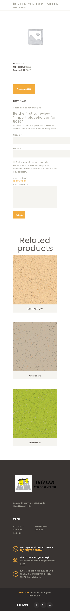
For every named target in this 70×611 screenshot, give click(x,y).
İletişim (17, 532)
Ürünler (39, 529)
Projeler (17, 529)
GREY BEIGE (35, 375)
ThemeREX (25, 592)
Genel (28, 66)
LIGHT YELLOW (35, 309)
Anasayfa (18, 526)
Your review (20, 184)
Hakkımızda (41, 526)
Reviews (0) (24, 89)
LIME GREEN (35, 442)
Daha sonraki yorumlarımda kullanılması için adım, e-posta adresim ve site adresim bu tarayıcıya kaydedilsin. (35, 167)
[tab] (24, 89)
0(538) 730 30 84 (31, 550)
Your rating (20, 178)
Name (17, 134)
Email (17, 148)
